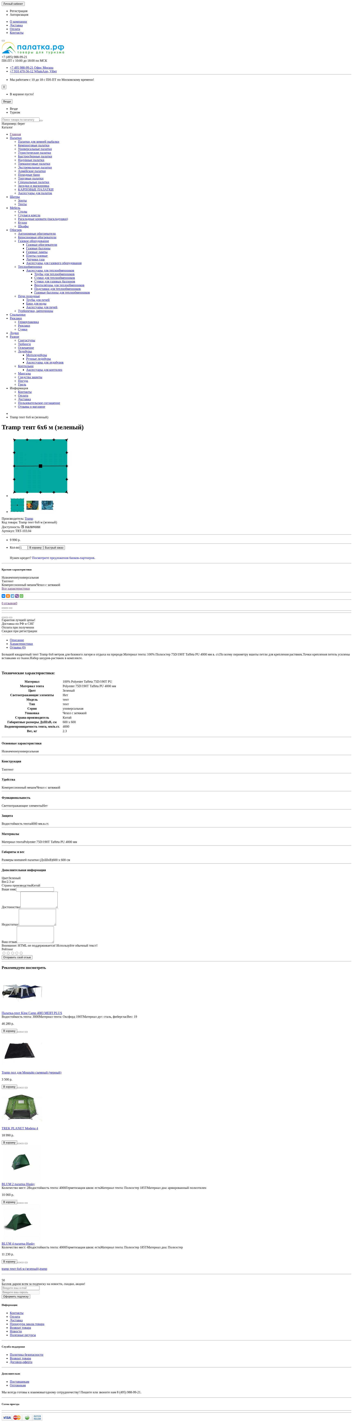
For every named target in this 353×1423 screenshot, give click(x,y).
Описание (17, 640)
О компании (18, 21)
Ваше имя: (9, 889)
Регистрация (18, 11)
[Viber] (17, 596)
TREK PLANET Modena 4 (20, 1128)
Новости (16, 1331)
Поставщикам (19, 1381)
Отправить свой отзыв (17, 957)
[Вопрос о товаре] (3, 608)
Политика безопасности (26, 1354)
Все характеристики (16, 588)
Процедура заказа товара (27, 1324)
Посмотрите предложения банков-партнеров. (63, 558)
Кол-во (14, 547)
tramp (43, 1268)
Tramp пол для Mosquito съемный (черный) (31, 1072)
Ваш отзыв (9, 942)
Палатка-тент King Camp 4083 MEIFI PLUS (32, 1013)
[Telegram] (12, 596)
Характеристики (21, 643)
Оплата (15, 29)
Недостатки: (10, 924)
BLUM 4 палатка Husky (18, 1243)
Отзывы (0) (18, 647)
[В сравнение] (10, 608)
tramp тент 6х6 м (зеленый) (20, 1268)
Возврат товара (20, 1327)
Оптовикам (18, 1385)
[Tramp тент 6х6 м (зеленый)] (40, 495)
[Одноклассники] (8, 596)
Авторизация (19, 14)
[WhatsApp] (21, 596)
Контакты (16, 32)
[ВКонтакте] (3, 596)
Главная (15, 134)
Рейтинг (7, 949)
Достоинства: (11, 907)
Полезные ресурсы (23, 1335)
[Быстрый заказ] (18, 1031)
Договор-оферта (21, 1362)
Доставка (16, 25)
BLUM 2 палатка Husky (18, 1184)
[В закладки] (6, 608)
